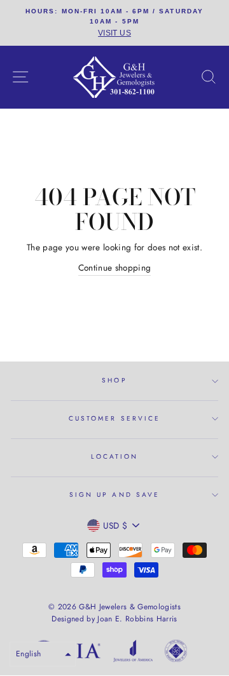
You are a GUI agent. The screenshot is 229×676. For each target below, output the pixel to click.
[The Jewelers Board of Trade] (176, 653)
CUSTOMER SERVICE (114, 418)
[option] (114, 22)
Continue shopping (114, 267)
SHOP (114, 380)
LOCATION (114, 456)
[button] (43, 654)
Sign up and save (114, 494)
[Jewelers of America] (133, 653)
